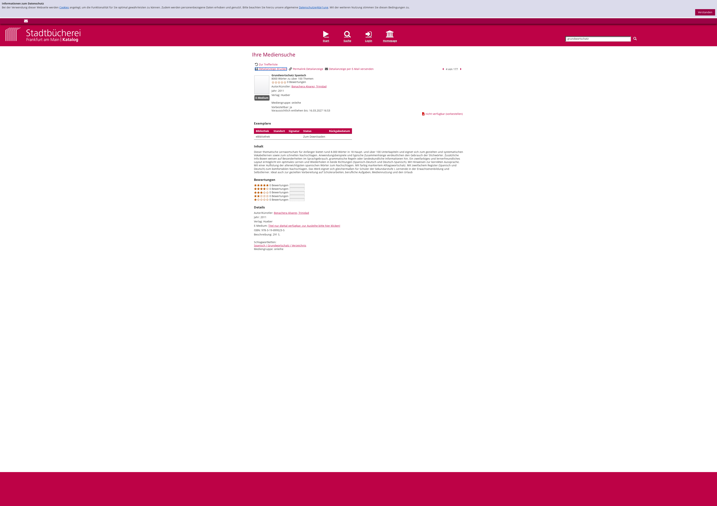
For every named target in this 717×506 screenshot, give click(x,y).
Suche (347, 40)
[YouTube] (20, 22)
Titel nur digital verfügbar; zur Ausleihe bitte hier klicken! (304, 225)
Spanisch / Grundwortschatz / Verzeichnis (280, 245)
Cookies (64, 7)
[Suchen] (635, 38)
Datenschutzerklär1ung (313, 7)
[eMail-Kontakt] (26, 22)
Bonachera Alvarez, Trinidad (309, 86)
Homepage (390, 40)
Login (368, 40)
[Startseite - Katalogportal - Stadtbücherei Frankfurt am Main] (43, 34)
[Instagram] (13, 22)
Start (326, 40)
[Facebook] (7, 22)
